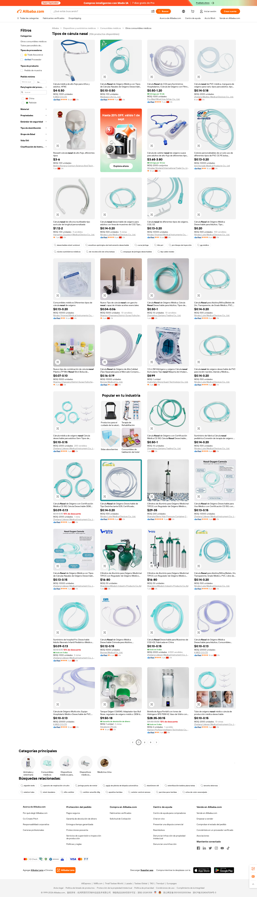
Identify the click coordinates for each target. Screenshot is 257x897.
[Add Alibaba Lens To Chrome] (66, 870)
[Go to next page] (156, 742)
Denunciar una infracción (165, 844)
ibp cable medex (167, 252)
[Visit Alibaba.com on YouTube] (222, 848)
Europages (172, 883)
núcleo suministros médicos (68, 252)
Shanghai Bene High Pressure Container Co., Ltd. (168, 516)
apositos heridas (115, 792)
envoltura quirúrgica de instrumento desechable (108, 245)
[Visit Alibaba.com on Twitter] (210, 848)
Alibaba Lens (37, 870)
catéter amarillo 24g (91, 792)
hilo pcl (160, 245)
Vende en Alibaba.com (207, 813)
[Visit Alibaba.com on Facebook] (198, 848)
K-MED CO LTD (60, 97)
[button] (153, 11)
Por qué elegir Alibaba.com (35, 813)
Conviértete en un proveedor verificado (215, 830)
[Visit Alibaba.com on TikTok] (228, 848)
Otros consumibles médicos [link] (138, 28)
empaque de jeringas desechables (137, 252)
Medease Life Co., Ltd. (110, 97)
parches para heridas (168, 792)
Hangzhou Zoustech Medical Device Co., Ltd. (74, 234)
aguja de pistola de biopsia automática (122, 786)
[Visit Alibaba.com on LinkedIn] (204, 848)
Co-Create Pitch (30, 819)
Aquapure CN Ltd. (108, 727)
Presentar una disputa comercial (168, 824)
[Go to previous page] (132, 742)
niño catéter (69, 792)
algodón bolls (29, 786)
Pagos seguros (73, 813)
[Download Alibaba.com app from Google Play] (224, 870)
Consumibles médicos (110, 28)
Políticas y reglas (74, 844)
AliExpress (86, 883)
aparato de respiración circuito (56, 786)
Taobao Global (140, 883)
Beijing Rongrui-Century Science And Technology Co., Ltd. (74, 165)
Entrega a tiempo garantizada (79, 824)
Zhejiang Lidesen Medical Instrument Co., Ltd (74, 448)
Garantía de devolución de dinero (81, 819)
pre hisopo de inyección (182, 245)
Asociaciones (203, 836)
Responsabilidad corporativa (36, 824)
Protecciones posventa (77, 830)
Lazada (128, 883)
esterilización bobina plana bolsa (181, 786)
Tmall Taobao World (114, 883)
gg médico (204, 245)
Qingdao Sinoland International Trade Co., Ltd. (168, 168)
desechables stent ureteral (68, 245)
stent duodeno (49, 792)
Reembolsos (159, 830)
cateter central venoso (140, 792)
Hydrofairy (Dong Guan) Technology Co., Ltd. (167, 382)
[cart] (193, 12)
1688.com (97, 883)
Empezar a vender (205, 819)
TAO (152, 883)
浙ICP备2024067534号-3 (204, 892)
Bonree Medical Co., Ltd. (111, 382)
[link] (253, 869)
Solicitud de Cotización (120, 819)
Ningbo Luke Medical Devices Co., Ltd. (118, 234)
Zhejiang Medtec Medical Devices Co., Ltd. (214, 97)
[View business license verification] (155, 892)
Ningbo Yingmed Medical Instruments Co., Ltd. (168, 234)
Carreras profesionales (33, 830)
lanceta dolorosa (211, 786)
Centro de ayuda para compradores (169, 813)
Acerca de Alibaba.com (34, 807)
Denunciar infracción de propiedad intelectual (169, 837)
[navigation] (33, 385)
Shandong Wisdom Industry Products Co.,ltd (120, 586)
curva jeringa (143, 245)
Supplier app (147, 870)
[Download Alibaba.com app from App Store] (202, 870)
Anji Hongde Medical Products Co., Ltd (212, 165)
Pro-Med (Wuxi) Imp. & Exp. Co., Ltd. (163, 99)
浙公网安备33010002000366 (177, 892)
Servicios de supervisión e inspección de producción (83, 837)
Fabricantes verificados (120, 813)
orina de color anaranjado (196, 792)
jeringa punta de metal (87, 786)
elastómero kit (153, 786)
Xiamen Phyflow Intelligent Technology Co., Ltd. (168, 729)
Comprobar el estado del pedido (211, 824)
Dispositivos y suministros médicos (79, 28)
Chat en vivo (159, 819)
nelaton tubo (29, 792)
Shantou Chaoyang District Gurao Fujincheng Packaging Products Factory (121, 315)
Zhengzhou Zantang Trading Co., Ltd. (164, 315)
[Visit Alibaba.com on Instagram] (216, 848)
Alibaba (55, 28)
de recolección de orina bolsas (102, 252)
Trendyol (160, 883)
